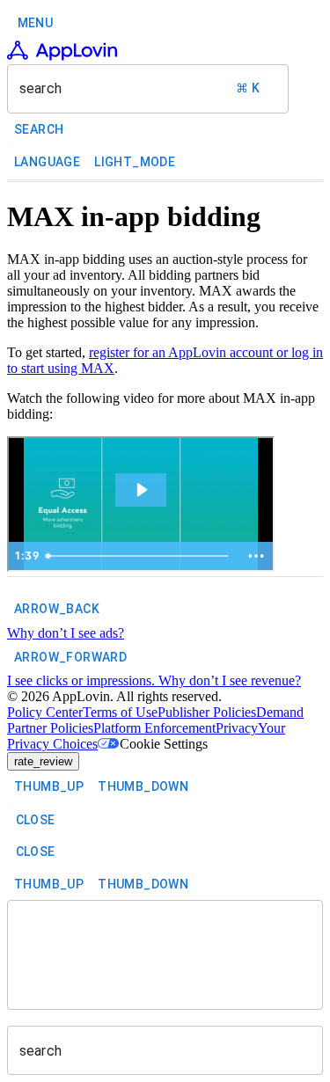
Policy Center (45, 712)
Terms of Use (120, 712)
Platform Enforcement (154, 727)
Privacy (237, 727)
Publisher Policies (207, 712)
